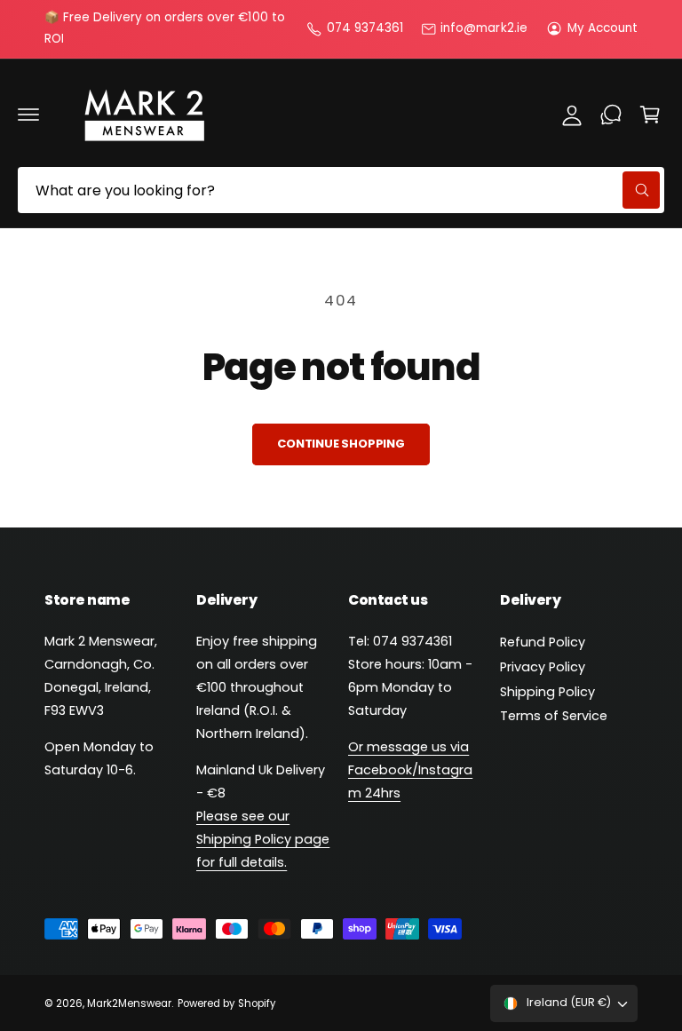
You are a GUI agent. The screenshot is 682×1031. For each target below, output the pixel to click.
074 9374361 (365, 28)
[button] (28, 114)
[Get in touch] (610, 114)
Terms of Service (553, 716)
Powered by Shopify (226, 1003)
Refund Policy (542, 642)
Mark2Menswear (129, 1003)
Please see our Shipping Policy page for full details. (262, 839)
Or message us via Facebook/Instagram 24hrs (410, 770)
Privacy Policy (542, 667)
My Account (602, 28)
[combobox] (341, 190)
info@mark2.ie (483, 28)
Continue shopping (341, 443)
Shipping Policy (547, 692)
